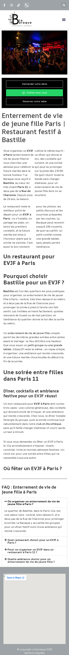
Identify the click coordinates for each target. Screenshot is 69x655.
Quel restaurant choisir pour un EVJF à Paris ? (33, 541)
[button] (63, 5)
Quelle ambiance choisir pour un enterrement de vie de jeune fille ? (31, 560)
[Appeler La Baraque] (26, 5)
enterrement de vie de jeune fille (29, 333)
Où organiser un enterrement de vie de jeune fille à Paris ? (34, 502)
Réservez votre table (35, 101)
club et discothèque (48, 424)
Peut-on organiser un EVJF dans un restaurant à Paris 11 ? (31, 551)
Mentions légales (34, 653)
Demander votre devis (34, 84)
